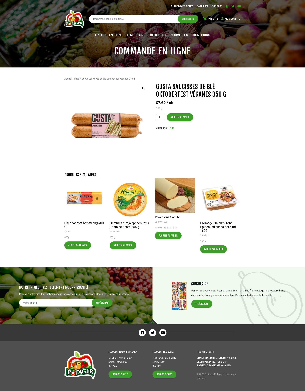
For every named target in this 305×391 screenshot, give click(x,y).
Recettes (158, 35)
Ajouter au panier (180, 117)
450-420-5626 (164, 374)
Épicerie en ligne (108, 35)
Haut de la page (152, 321)
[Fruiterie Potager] (74, 19)
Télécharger (201, 303)
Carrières (203, 6)
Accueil (68, 78)
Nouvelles (179, 35)
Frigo (76, 78)
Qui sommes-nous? (182, 6)
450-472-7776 (120, 374)
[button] (143, 88)
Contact (217, 6)
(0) (213, 19)
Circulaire (136, 35)
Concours (201, 35)
